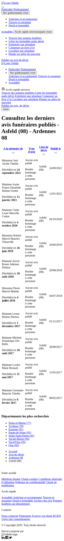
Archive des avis (43, 500)
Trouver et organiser (20, 22)
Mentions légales (10, 479)
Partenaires (25, 515)
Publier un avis (15, 105)
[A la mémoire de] (13, 152)
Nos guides (15, 13)
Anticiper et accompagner (23, 19)
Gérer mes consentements (15, 519)
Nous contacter (9, 515)
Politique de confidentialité (30, 482)
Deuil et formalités (19, 25)
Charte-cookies (29, 479)
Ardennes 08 (16, 457)
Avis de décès (16, 454)
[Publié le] (55, 152)
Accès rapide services (33, 32)
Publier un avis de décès (14, 60)
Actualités (7, 31)
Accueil (13, 451)
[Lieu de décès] (43, 154)
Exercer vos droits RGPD (46, 515)
